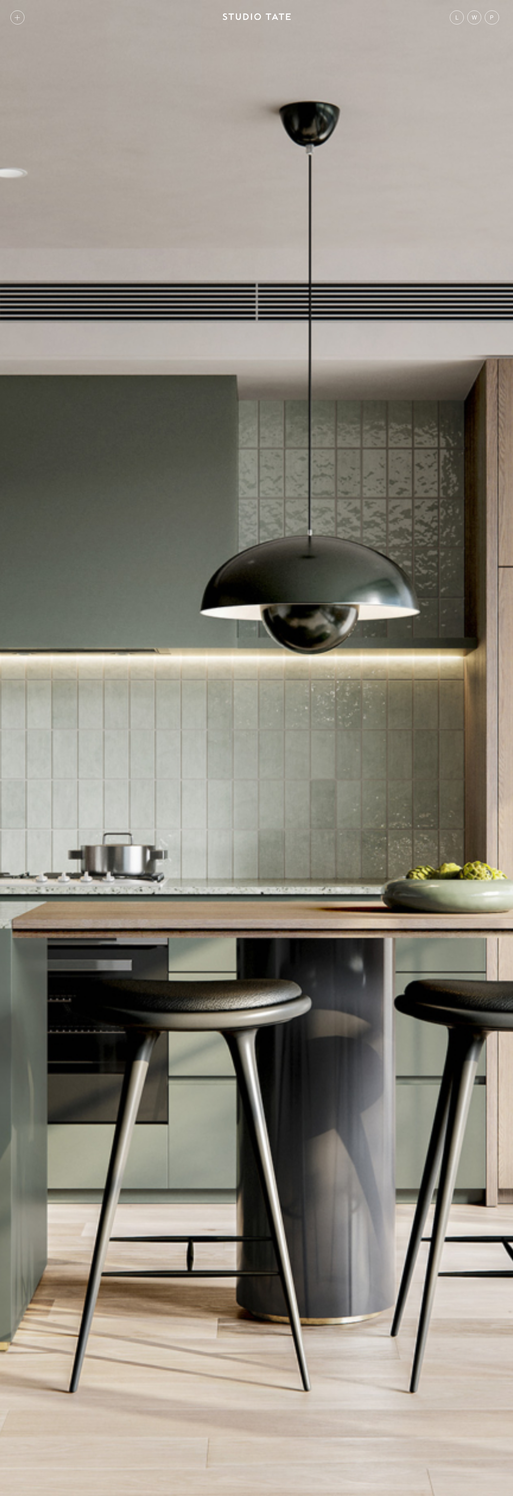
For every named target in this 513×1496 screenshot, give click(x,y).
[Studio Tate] (257, 17)
